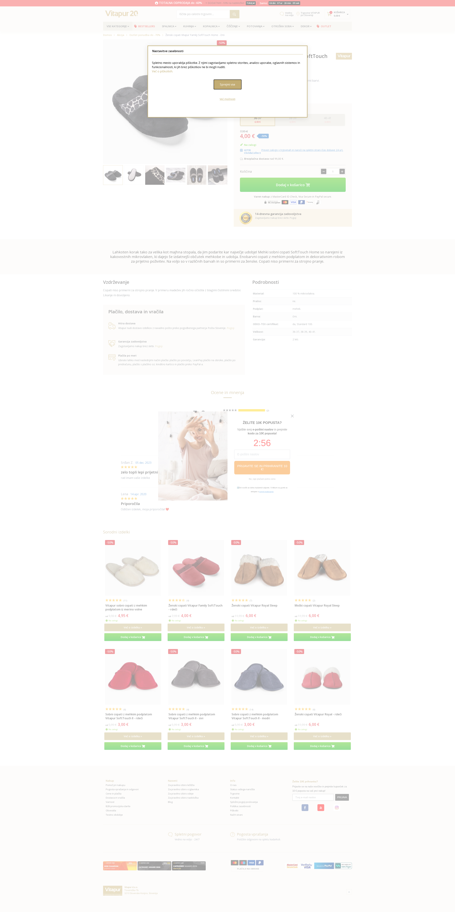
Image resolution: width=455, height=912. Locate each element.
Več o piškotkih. (162, 71)
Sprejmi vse (227, 84)
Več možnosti (227, 99)
